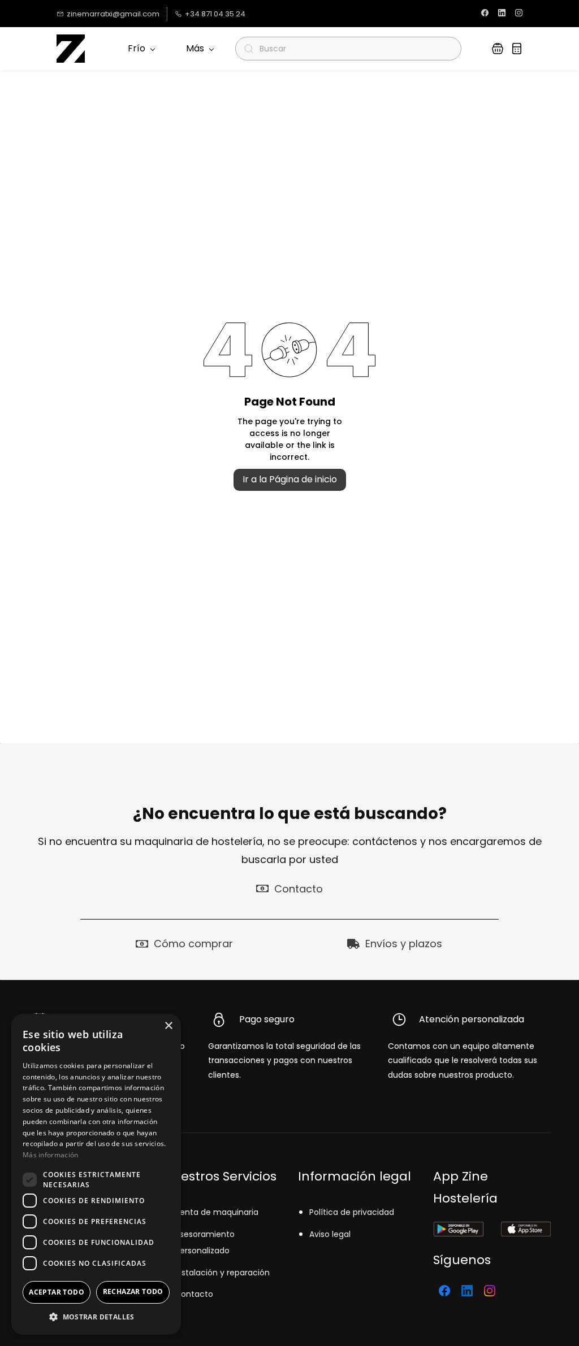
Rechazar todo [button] (133, 1291)
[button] (497, 48)
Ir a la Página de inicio (290, 479)
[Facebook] (444, 1290)
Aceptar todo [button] (56, 1292)
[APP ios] (525, 1228)
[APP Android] (458, 1228)
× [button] (168, 1026)
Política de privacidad (351, 1212)
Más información (51, 1155)
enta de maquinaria (219, 1212)
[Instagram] (489, 1290)
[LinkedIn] (467, 1290)
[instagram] (518, 13)
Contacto (194, 1294)
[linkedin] (501, 13)
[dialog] (96, 1174)
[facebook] (485, 13)
